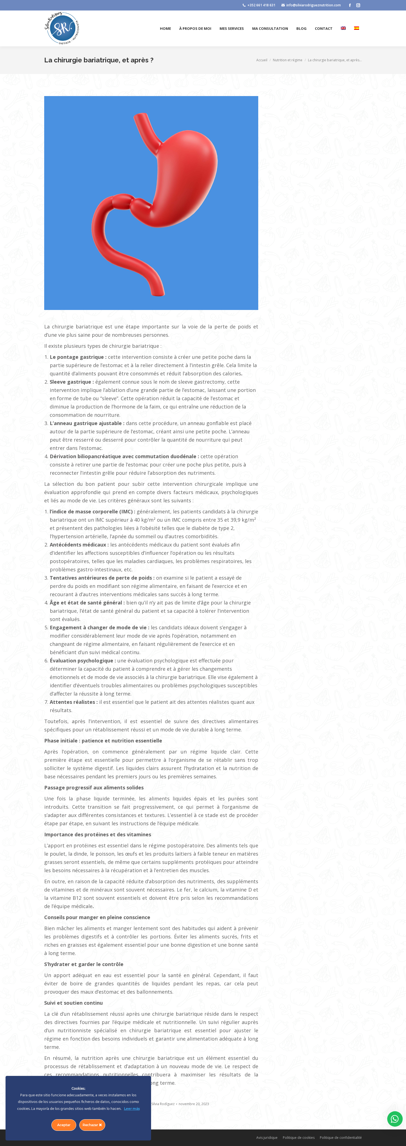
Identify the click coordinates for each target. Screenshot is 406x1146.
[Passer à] (343, 28)
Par (160, 1104)
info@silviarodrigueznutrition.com (313, 5)
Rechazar (91, 1125)
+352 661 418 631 (261, 5)
